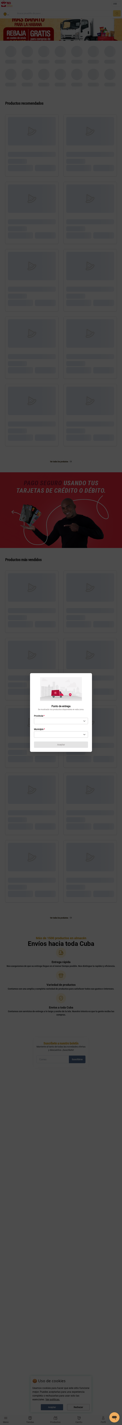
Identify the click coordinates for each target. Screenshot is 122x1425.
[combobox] (61, 721)
